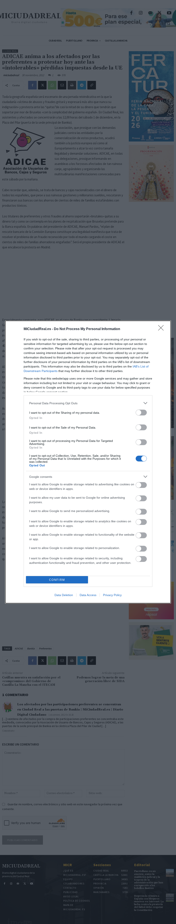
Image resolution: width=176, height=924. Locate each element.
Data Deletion (64, 595)
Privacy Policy (112, 595)
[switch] (141, 412)
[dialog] (88, 462)
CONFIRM (57, 579)
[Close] (162, 329)
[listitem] (88, 403)
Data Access (88, 595)
